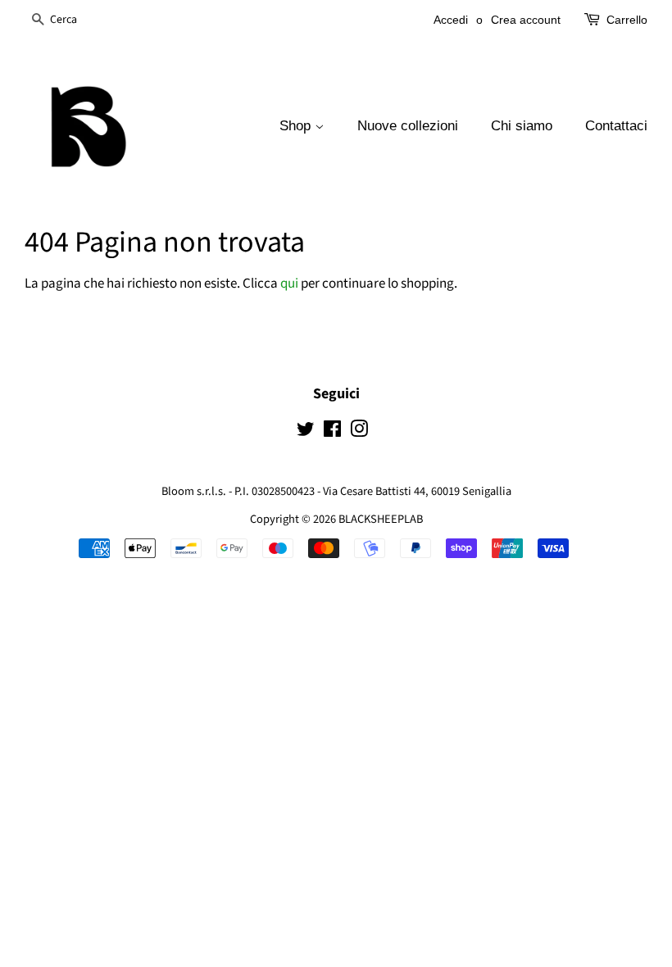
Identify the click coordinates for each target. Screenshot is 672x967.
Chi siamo (521, 126)
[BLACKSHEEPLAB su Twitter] (306, 432)
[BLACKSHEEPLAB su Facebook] (332, 432)
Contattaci (616, 126)
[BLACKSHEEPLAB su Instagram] (359, 432)
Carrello (626, 19)
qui (289, 283)
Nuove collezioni (407, 126)
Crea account (526, 19)
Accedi (451, 19)
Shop (297, 126)
